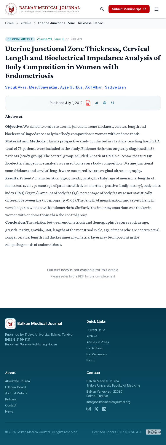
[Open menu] (156, 9)
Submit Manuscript (126, 9)
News (9, 411)
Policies (10, 399)
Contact (10, 405)
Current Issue (95, 330)
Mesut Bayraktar (43, 87)
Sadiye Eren (115, 87)
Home (9, 23)
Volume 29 (44, 39)
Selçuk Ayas (15, 87)
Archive (26, 23)
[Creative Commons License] (153, 432)
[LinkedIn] (104, 409)
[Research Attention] (104, 102)
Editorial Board (15, 387)
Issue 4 (59, 39)
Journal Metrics (16, 393)
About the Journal (17, 381)
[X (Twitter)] (96, 409)
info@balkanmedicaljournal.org (108, 402)
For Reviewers (96, 354)
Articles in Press (97, 342)
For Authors (94, 348)
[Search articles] (102, 9)
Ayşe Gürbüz (71, 87)
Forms (90, 360)
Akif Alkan (93, 87)
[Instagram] (88, 409)
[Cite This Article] (112, 102)
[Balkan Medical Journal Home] (50, 9)
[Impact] (96, 102)
